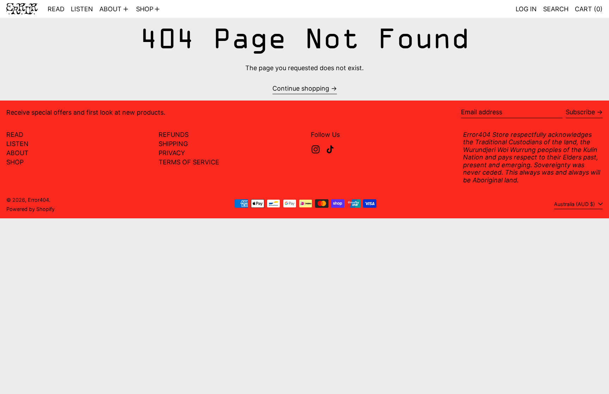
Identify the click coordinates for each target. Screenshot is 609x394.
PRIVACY (172, 153)
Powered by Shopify (30, 209)
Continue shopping (300, 88)
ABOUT (17, 153)
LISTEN (17, 143)
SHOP (15, 162)
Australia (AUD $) (575, 204)
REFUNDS (174, 134)
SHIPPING (173, 143)
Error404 (38, 200)
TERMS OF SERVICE (189, 162)
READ (14, 134)
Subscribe (580, 112)
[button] (555, 9)
